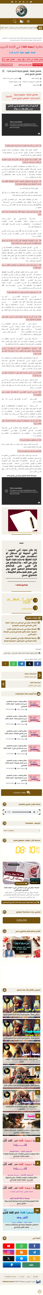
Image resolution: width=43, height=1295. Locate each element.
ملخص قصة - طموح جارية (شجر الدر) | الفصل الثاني (21, 1038)
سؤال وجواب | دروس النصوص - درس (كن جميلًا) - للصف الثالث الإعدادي (22, 1131)
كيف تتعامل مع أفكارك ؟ (27, 608)
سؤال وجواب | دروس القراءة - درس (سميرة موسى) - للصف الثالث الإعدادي (21, 1178)
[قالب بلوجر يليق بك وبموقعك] (38, 1281)
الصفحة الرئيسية (37, 38)
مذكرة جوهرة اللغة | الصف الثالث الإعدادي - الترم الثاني (16, 38)
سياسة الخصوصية (10, 1276)
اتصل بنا (21, 1276)
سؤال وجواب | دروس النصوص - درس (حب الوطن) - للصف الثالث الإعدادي (16, 704)
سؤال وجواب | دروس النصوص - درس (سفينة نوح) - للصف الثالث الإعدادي (16, 778)
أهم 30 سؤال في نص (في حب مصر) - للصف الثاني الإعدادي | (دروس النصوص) (21, 624)
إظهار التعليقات (19, 792)
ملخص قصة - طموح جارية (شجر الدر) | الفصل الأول (21, 1085)
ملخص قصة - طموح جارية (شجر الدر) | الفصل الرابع (21, 1014)
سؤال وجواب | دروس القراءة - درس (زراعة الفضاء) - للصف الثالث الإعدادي (21, 1155)
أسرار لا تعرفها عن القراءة (19, 600)
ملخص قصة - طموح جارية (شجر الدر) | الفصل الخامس (21, 1108)
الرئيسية (35, 1276)
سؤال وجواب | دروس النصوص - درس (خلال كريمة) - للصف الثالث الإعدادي (16, 763)
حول (28, 1276)
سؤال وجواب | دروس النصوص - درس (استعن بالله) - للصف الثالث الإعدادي (16, 719)
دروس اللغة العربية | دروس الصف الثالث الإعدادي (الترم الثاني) (20, 902)
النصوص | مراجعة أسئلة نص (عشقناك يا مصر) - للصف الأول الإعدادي (21, 1226)
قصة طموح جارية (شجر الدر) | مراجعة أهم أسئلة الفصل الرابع (21, 1202)
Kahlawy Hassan (8, 1281)
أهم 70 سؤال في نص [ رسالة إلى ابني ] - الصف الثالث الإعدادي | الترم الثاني (21, 889)
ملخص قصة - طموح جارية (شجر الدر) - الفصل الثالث (21, 1060)
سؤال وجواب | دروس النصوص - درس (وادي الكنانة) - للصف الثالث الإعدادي (15, 733)
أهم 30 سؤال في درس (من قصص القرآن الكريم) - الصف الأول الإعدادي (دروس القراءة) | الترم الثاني (20, 632)
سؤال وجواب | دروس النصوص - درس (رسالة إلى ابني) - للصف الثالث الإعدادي (15, 748)
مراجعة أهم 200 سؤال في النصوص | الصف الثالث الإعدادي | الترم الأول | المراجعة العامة (20, 639)
